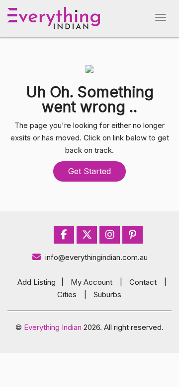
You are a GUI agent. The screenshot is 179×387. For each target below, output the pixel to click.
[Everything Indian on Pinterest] (132, 235)
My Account (91, 282)
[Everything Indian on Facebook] (64, 235)
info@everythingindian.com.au (96, 257)
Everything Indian (53, 327)
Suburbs (107, 294)
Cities (67, 294)
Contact (143, 282)
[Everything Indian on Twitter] (87, 235)
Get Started (89, 171)
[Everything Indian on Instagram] (109, 235)
